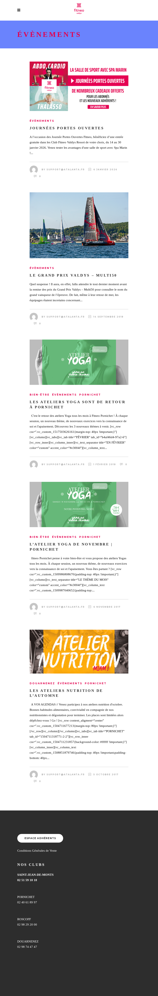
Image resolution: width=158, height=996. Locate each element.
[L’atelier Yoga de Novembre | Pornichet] (79, 504)
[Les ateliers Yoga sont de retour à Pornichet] (79, 362)
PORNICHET (26, 897)
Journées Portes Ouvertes (67, 128)
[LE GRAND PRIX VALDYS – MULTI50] (79, 225)
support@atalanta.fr (65, 169)
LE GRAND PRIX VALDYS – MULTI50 (73, 275)
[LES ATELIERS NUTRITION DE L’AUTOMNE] (79, 652)
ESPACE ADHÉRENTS (40, 838)
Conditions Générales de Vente (37, 850)
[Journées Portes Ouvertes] (79, 86)
